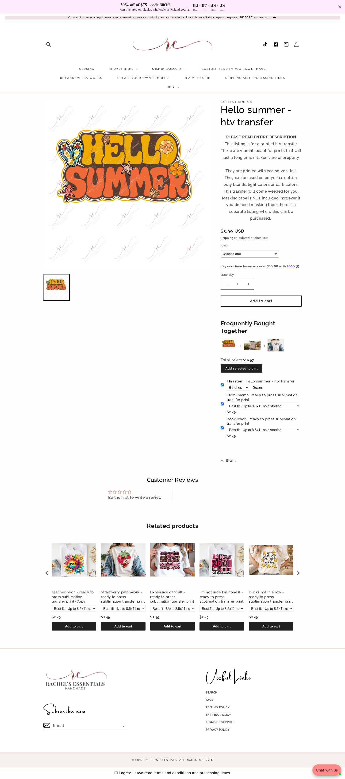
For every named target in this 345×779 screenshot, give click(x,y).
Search (212, 692)
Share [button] (231, 461)
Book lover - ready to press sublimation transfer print (261, 421)
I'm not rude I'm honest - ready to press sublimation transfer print (221, 597)
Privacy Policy (218, 729)
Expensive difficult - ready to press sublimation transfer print (172, 597)
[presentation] (46, 573)
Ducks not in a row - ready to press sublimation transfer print (271, 597)
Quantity (227, 275)
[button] (48, 44)
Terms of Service (220, 722)
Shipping (227, 238)
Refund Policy (218, 707)
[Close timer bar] (340, 7)
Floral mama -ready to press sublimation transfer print (262, 397)
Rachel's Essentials (159, 760)
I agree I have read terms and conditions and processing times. (175, 773)
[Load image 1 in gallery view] (56, 287)
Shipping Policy (218, 715)
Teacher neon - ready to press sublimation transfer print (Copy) (73, 597)
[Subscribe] (122, 726)
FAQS (209, 699)
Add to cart (74, 626)
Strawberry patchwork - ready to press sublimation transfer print (123, 597)
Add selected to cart (241, 368)
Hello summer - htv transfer (261, 381)
